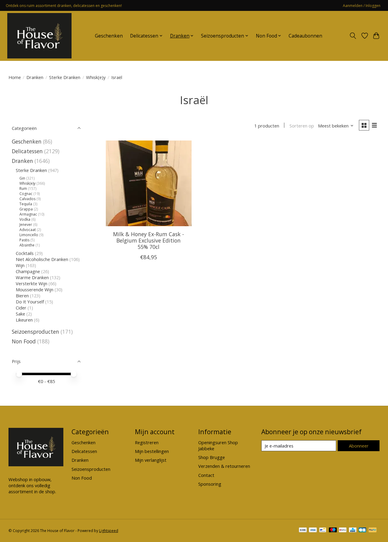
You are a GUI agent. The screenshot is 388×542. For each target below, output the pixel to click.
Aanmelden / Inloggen (361, 5)
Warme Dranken (32, 277)
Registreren (147, 442)
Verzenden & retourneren (224, 466)
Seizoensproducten (35, 331)
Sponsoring (209, 484)
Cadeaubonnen (305, 36)
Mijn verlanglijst (150, 460)
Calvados (27, 198)
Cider (21, 308)
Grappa (26, 209)
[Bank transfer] (303, 530)
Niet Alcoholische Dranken (42, 259)
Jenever (25, 224)
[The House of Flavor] (39, 35)
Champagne (28, 271)
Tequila (25, 204)
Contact (206, 475)
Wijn (20, 265)
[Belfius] (342, 530)
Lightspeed (108, 530)
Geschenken (109, 36)
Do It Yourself (30, 302)
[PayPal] (372, 530)
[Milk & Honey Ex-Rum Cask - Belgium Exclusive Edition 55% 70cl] (149, 183)
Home (14, 77)
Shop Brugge (211, 457)
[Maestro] (333, 530)
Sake (20, 314)
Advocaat (27, 229)
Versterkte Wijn (31, 283)
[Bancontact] (322, 530)
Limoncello (28, 234)
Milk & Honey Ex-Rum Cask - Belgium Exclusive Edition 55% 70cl (148, 240)
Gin (22, 178)
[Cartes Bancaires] (362, 530)
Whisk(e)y (95, 77)
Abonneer (359, 446)
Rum (23, 188)
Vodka (24, 219)
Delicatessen (27, 151)
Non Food (24, 341)
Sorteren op (301, 126)
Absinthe (27, 245)
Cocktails (25, 253)
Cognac (25, 193)
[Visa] (313, 530)
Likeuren (24, 320)
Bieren (22, 295)
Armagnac (28, 214)
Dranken (34, 77)
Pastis (24, 240)
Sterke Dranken (64, 77)
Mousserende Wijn (34, 289)
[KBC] (352, 530)
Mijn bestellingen (152, 451)
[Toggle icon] (352, 35)
